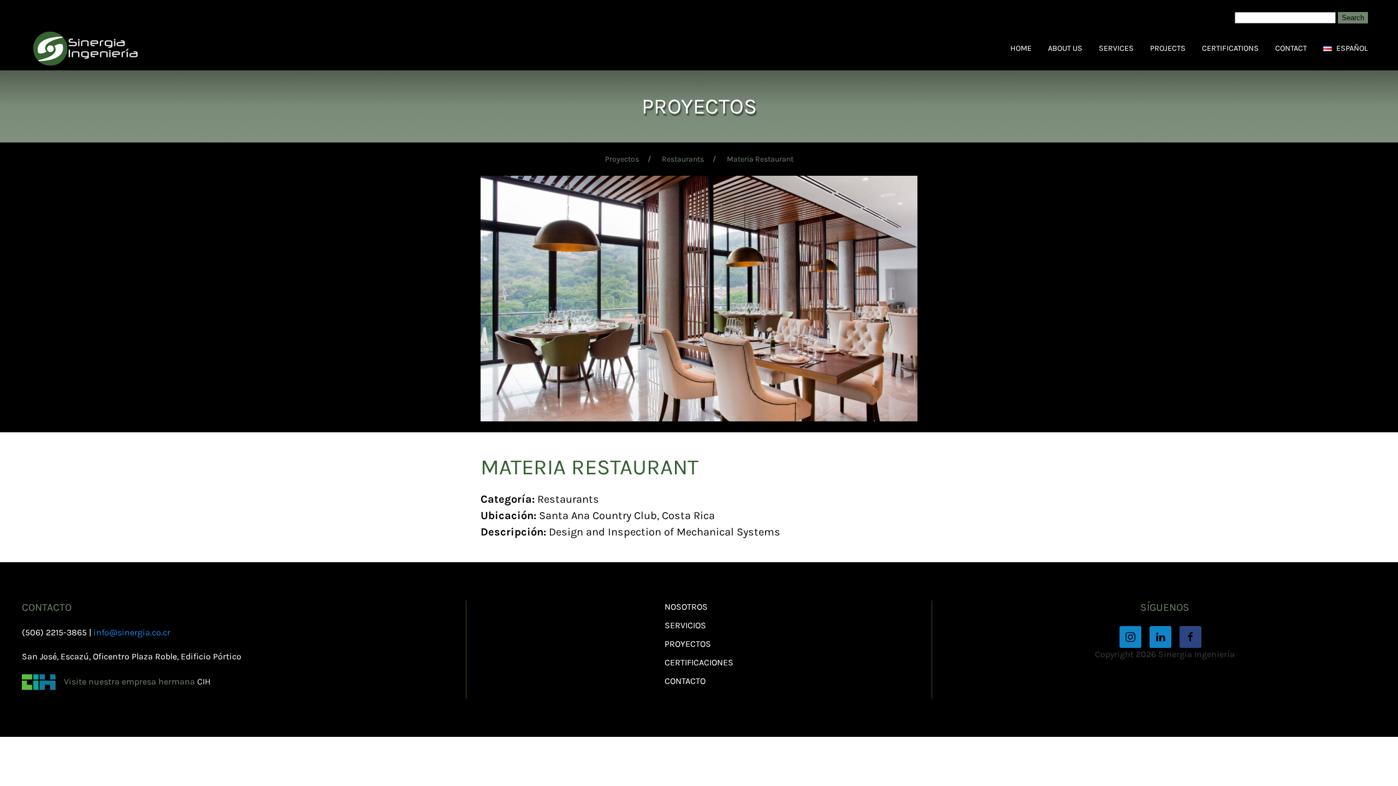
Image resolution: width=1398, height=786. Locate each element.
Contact (1291, 48)
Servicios (685, 625)
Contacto (685, 681)
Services (1116, 48)
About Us (1065, 48)
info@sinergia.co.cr (131, 632)
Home (1021, 48)
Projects (1168, 48)
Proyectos (622, 159)
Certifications (1230, 48)
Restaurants (683, 159)
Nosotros (686, 607)
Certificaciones (699, 662)
